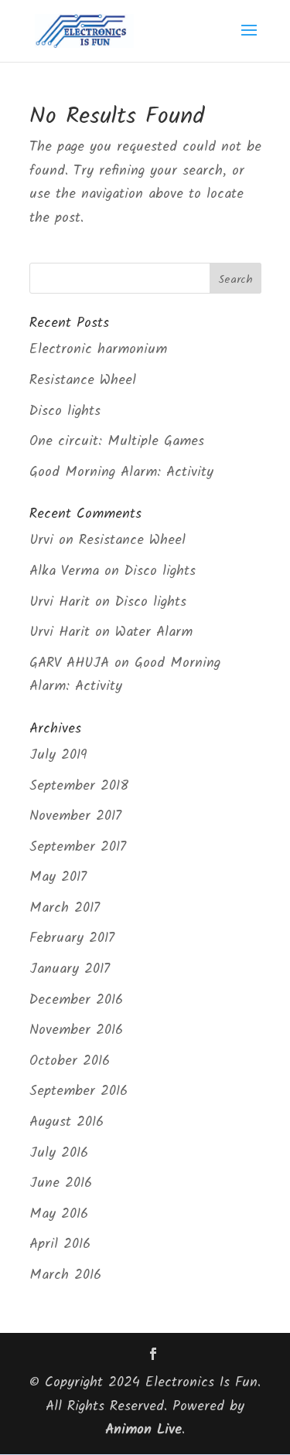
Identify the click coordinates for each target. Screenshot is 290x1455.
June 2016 (60, 1183)
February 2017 (71, 938)
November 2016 (76, 1030)
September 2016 (78, 1091)
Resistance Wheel (82, 380)
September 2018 (78, 786)
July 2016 (58, 1153)
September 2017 (77, 847)
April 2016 (59, 1244)
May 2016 (58, 1214)
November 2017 (75, 816)
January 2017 (69, 969)
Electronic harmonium (98, 349)
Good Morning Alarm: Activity (121, 472)
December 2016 (76, 1000)
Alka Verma (64, 571)
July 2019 (58, 755)
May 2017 (58, 877)
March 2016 (65, 1275)
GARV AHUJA (69, 663)
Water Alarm (154, 632)
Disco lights (65, 411)
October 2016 (69, 1061)
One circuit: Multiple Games (116, 441)
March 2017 (64, 908)
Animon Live (143, 1430)
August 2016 (66, 1122)
